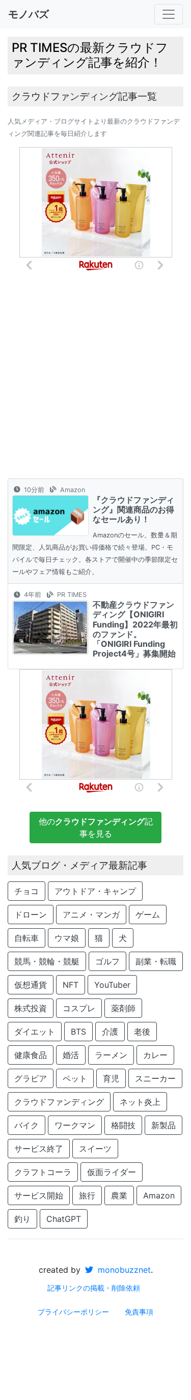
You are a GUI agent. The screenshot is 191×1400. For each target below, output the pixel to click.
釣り (22, 1219)
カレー (155, 1055)
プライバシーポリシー (73, 1311)
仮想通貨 (30, 985)
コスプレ (79, 1008)
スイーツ (95, 1149)
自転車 (26, 938)
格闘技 (123, 1125)
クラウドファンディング (59, 1102)
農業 (119, 1195)
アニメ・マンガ (91, 914)
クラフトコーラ (42, 1172)
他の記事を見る (96, 827)
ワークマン (74, 1125)
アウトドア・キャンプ (95, 891)
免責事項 (139, 1311)
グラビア (30, 1078)
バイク (26, 1125)
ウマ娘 (66, 938)
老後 (142, 1031)
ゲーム (147, 914)
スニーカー (155, 1078)
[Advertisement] (95, 377)
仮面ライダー (111, 1172)
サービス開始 (38, 1195)
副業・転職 (155, 961)
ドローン (30, 914)
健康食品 (30, 1055)
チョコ (26, 891)
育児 (111, 1078)
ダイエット (34, 1031)
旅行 (87, 1195)
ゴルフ (107, 961)
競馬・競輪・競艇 (46, 961)
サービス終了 (38, 1149)
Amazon (159, 1195)
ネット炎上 (140, 1102)
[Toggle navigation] (168, 14)
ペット (75, 1078)
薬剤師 (123, 1008)
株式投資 (30, 1008)
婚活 (71, 1055)
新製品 (163, 1125)
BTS (78, 1031)
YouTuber (112, 985)
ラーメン (111, 1055)
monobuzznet (123, 1270)
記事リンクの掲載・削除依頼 (93, 1287)
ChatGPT (63, 1219)
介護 (110, 1031)
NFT (70, 985)
